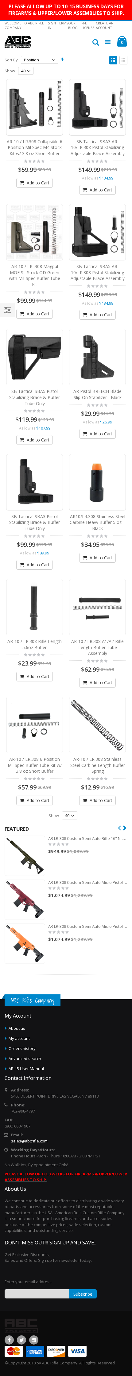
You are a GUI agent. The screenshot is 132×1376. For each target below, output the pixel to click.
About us (17, 1028)
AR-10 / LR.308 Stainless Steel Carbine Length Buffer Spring (97, 765)
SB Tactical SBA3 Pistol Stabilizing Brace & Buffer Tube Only (34, 522)
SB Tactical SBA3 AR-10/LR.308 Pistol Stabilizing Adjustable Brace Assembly (98, 147)
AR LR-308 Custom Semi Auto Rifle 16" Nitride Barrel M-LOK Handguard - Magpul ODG (87, 838)
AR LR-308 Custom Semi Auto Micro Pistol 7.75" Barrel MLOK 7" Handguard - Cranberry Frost (87, 882)
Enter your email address (28, 1281)
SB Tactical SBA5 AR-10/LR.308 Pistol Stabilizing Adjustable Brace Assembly (98, 272)
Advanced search (25, 1058)
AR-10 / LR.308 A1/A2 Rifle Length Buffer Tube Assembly (97, 647)
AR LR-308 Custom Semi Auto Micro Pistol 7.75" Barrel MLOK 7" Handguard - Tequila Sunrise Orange (87, 926)
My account (19, 1038)
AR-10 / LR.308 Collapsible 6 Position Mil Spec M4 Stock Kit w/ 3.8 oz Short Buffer (34, 147)
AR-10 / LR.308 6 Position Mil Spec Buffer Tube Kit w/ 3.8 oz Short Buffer (35, 765)
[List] (123, 60)
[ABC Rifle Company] (18, 42)
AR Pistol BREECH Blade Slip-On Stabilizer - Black (97, 394)
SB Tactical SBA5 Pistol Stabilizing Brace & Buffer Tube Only (34, 397)
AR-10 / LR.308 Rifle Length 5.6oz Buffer (34, 644)
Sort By (11, 60)
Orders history (22, 1048)
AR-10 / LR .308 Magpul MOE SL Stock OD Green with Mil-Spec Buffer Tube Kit (34, 275)
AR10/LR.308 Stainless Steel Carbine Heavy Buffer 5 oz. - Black (97, 522)
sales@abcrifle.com (29, 1141)
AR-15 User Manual (26, 1068)
